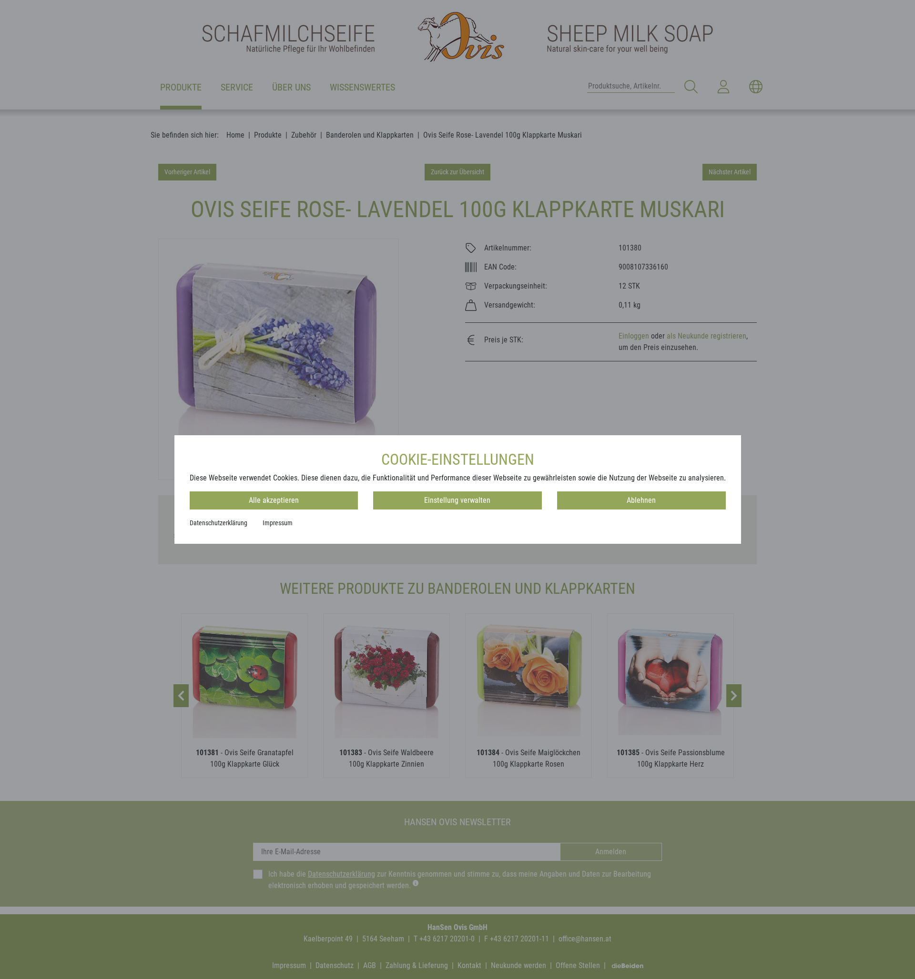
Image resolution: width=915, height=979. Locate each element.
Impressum (278, 523)
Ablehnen (641, 500)
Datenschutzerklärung (218, 523)
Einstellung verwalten (457, 500)
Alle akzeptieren (274, 500)
